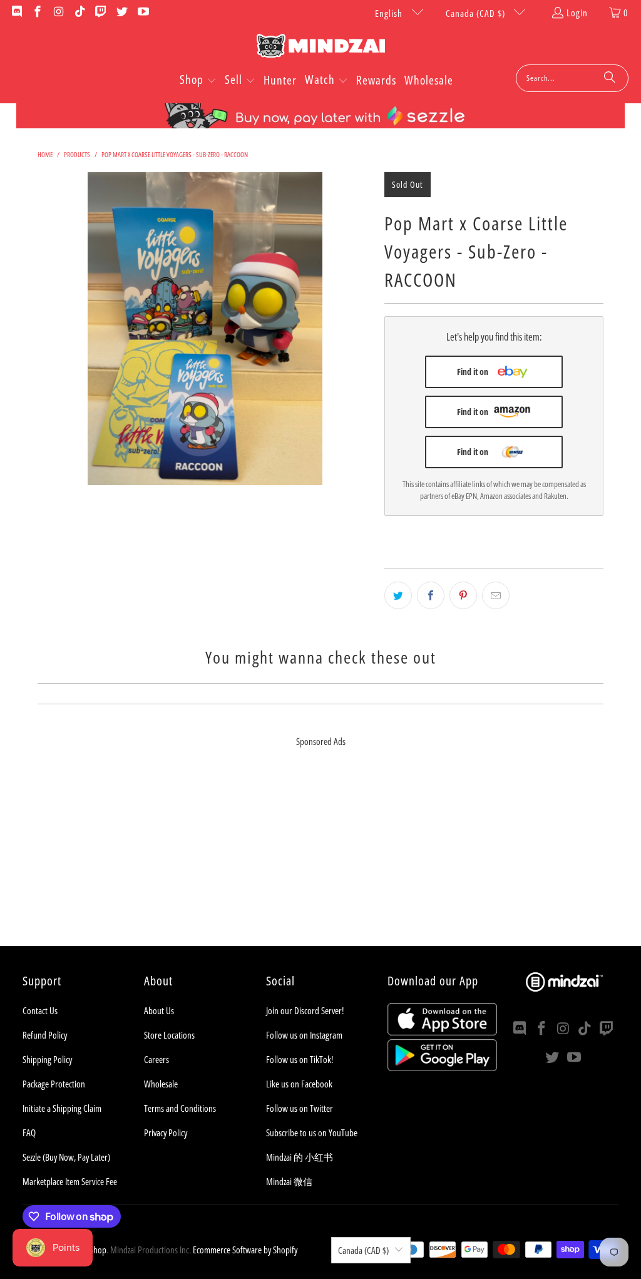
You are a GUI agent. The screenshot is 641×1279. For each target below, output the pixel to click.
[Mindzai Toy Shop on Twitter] (121, 12)
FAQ (29, 1132)
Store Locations (169, 1035)
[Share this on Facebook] (430, 595)
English (390, 13)
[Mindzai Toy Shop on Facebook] (37, 12)
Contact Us (40, 1010)
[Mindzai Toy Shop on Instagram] (57, 12)
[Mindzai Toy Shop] (321, 47)
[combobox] (572, 78)
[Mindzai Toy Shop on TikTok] (79, 12)
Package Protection (54, 1083)
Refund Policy (45, 1035)
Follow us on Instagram (304, 1035)
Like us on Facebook (299, 1083)
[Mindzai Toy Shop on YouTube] (142, 12)
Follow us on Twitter (299, 1108)
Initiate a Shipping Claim (62, 1108)
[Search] (609, 78)
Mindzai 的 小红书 (299, 1157)
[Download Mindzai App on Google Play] (442, 1067)
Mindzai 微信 (289, 1181)
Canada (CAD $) (477, 13)
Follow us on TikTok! (299, 1059)
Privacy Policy (165, 1132)
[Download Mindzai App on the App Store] (442, 1031)
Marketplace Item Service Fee (70, 1181)
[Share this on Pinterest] (463, 595)
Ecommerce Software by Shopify (245, 1249)
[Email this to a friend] (496, 595)
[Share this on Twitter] (398, 595)
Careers (156, 1059)
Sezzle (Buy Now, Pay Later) (66, 1157)
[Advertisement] (320, 858)
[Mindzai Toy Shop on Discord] (16, 12)
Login (577, 12)
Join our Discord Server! (305, 1010)
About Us (159, 1010)
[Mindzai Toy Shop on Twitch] (100, 12)
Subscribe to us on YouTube (311, 1132)
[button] (198, 80)
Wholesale (161, 1083)
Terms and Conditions (180, 1108)
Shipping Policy (47, 1059)
